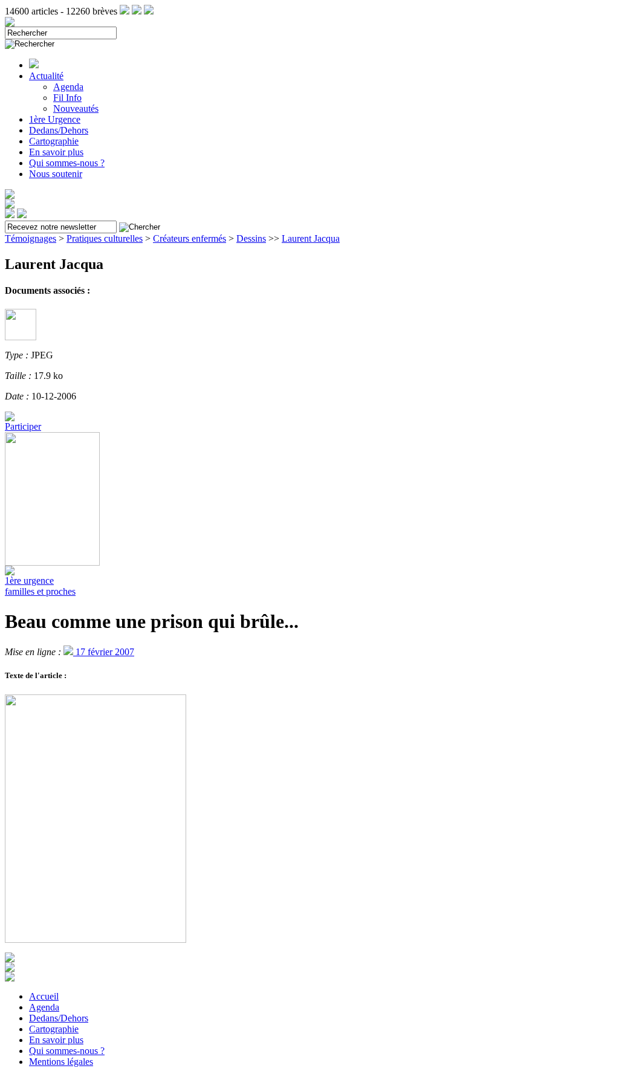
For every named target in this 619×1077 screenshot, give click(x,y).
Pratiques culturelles (104, 238)
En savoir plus (56, 152)
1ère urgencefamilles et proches (40, 586)
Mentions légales (61, 1061)
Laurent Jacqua (311, 238)
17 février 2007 (103, 652)
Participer (23, 426)
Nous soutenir (55, 174)
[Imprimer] (10, 978)
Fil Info (67, 97)
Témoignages (30, 238)
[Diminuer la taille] (10, 968)
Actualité (46, 76)
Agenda (68, 87)
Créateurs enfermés (189, 238)
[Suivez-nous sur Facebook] (149, 11)
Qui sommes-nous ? (67, 163)
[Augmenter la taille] (10, 959)
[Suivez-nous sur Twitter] (136, 11)
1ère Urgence (54, 119)
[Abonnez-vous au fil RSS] (124, 11)
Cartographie (54, 141)
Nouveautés (76, 108)
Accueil (44, 996)
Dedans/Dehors (58, 130)
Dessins (251, 238)
